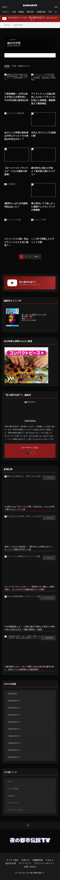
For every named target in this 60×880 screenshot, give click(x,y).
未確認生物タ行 (14, 722)
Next (36, 257)
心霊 (14, 12)
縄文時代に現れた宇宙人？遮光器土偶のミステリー (43, 171)
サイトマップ (13, 803)
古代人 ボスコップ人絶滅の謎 (43, 134)
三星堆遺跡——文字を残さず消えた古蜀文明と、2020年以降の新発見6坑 (16, 96)
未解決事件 (49, 638)
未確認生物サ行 (14, 715)
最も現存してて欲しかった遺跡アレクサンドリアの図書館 (43, 206)
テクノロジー (48, 598)
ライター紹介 (13, 789)
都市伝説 (30, 12)
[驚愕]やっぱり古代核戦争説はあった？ (16, 205)
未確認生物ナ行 (14, 729)
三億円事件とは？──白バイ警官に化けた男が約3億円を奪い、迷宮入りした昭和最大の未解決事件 (29, 668)
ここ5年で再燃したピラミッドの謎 (42, 240)
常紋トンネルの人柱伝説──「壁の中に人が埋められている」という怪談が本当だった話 (29, 548)
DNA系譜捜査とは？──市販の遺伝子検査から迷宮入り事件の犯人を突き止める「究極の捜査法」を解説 (30, 628)
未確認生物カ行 (14, 708)
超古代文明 (18, 25)
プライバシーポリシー (16, 810)
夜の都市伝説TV (37, 873)
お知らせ (11, 796)
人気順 (13, 66)
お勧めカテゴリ (24, 66)
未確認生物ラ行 (14, 757)
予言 (50, 12)
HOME (7, 25)
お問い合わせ (30, 866)
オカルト (5, 12)
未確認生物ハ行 (14, 736)
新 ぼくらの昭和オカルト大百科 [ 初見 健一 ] (34, 315)
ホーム (10, 781)
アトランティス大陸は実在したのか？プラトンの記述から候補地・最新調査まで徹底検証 (43, 98)
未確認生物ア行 (14, 701)
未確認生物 (41, 12)
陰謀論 (21, 12)
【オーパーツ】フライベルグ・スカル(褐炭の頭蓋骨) (16, 171)
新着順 (7, 66)
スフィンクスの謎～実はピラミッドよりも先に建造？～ (16, 241)
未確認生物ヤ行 (14, 750)
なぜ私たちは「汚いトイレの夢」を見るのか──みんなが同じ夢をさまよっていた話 (29, 508)
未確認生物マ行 (14, 743)
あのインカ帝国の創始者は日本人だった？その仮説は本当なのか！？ (16, 135)
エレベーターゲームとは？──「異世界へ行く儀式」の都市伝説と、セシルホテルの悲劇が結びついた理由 (29, 588)
